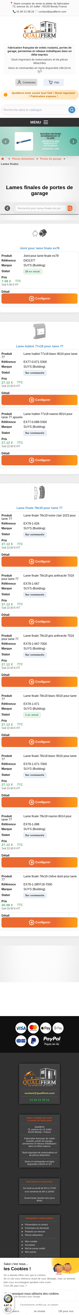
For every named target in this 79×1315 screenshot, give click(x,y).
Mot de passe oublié (35, 1248)
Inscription (30, 1245)
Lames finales (9, 163)
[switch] (8, 1310)
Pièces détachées (34, 1235)
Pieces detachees (23, 158)
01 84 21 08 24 (25, 11)
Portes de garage (51, 158)
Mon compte (31, 1241)
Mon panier (30, 1252)
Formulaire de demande (37, 1228)
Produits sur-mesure (35, 1231)
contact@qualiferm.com (52, 11)
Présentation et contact (36, 1224)
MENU (35, 122)
